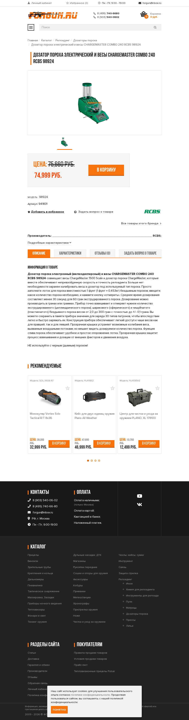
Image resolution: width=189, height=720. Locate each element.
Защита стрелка (128, 573)
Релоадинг (63, 40)
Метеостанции (82, 597)
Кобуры (78, 585)
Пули (129, 601)
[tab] (49, 243)
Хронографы (81, 603)
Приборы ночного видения (45, 603)
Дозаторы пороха (85, 40)
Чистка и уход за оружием (89, 621)
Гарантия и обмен (39, 665)
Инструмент (126, 561)
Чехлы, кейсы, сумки (131, 555)
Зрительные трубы (39, 567)
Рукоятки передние (85, 567)
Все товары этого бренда (140, 223)
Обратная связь (38, 683)
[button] (89, 461)
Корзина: (155, 15)
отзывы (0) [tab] (102, 253)
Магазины (79, 561)
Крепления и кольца (40, 573)
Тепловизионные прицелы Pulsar (94, 671)
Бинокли (33, 561)
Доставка (33, 658)
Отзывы (32, 677)
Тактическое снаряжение (43, 591)
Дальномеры (36, 579)
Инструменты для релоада (142, 595)
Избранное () (79, 3)
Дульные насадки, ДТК (87, 555)
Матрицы (131, 607)
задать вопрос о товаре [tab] (140, 253)
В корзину (106, 170)
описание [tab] (38, 253)
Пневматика (35, 585)
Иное (129, 583)
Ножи (76, 615)
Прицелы (33, 555)
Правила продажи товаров (90, 652)
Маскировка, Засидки (41, 597)
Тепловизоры (36, 609)
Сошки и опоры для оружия (90, 573)
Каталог (46, 40)
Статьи (32, 652)
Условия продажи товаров (90, 658)
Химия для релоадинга (140, 589)
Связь (122, 567)
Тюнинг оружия (37, 621)
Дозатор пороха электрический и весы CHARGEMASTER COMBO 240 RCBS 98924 (86, 44)
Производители (37, 671)
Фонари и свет (37, 615)
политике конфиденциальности (90, 694)
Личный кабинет (41, 3)
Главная (33, 40)
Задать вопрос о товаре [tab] (95, 212)
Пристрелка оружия (85, 609)
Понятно (59, 709)
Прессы (130, 619)
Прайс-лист (80, 665)
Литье (129, 625)
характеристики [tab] (70, 253)
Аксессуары (80, 579)
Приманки (79, 591)
